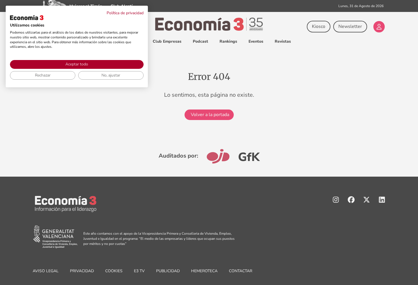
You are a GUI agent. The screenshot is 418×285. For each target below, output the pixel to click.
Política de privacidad (125, 13)
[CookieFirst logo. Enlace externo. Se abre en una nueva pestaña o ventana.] (27, 17)
